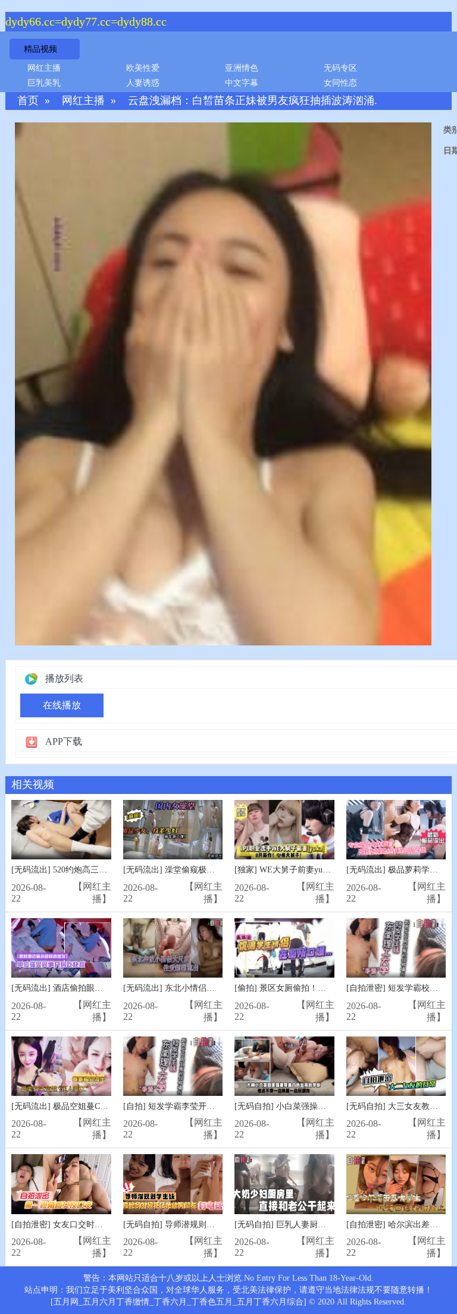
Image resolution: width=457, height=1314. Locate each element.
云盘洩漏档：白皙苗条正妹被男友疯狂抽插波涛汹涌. (252, 100)
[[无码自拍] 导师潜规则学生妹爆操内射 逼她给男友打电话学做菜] (173, 1184)
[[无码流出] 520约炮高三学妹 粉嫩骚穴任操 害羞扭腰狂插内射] (61, 830)
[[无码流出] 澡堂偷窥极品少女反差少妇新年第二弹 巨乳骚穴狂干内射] (173, 830)
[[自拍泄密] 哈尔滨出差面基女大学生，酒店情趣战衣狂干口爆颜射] (396, 1184)
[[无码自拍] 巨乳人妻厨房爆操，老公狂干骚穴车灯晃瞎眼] (284, 1184)
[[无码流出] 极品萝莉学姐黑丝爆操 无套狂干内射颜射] (396, 830)
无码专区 (340, 68)
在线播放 (62, 705)
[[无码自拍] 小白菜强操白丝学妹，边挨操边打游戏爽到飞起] (284, 1066)
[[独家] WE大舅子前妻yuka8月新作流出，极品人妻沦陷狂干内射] (284, 830)
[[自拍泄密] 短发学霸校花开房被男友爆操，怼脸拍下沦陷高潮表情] (396, 948)
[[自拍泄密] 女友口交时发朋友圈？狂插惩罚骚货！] (61, 1184)
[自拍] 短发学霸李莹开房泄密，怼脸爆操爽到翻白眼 (219, 1106)
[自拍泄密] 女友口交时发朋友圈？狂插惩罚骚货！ (103, 1224)
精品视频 (40, 49)
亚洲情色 (241, 68)
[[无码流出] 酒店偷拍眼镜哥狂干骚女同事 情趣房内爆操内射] (61, 948)
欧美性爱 (142, 68)
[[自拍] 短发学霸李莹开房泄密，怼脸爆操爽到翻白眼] (173, 1066)
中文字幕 (241, 82)
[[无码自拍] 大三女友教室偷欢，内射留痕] (396, 1066)
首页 (28, 100)
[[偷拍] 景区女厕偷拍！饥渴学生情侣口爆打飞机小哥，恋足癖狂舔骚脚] (284, 948)
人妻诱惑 (142, 82)
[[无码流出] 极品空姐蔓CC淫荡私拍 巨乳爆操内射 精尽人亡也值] (61, 1066)
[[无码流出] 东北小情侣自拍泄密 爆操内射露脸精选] (173, 948)
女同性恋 (340, 82)
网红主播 (44, 68)
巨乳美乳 (44, 82)
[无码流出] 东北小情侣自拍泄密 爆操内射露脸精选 (216, 988)
